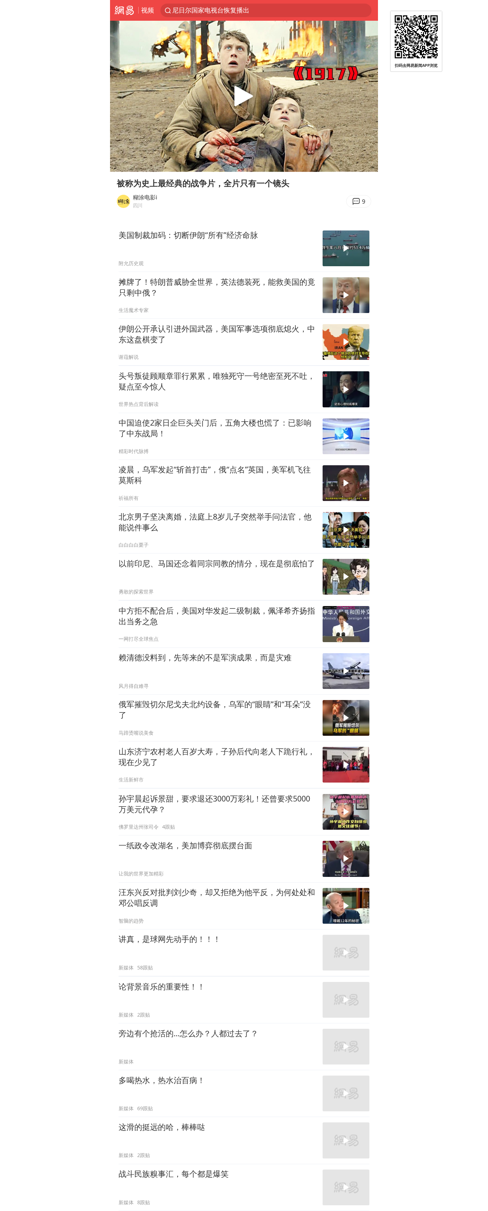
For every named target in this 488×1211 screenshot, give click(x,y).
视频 (147, 10)
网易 (124, 10)
